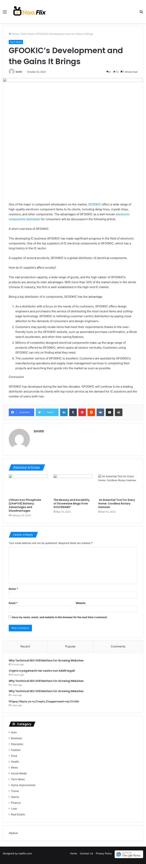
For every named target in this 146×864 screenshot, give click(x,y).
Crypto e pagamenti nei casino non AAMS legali (42, 671)
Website (81, 602)
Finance (16, 802)
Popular (70, 646)
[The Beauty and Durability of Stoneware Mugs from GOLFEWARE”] (72, 485)
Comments (118, 646)
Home (15, 33)
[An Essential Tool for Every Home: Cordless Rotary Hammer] (117, 485)
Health (15, 761)
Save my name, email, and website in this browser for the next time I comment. (60, 617)
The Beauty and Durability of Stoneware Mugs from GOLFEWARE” (71, 503)
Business (16, 738)
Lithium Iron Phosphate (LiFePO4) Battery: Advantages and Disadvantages (25, 505)
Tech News (27, 33)
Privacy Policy (104, 853)
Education (17, 744)
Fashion (16, 749)
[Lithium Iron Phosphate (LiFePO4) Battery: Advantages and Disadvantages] (28, 485)
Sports (15, 796)
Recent (25, 646)
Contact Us (86, 853)
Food (14, 755)
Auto (14, 732)
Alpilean (13, 832)
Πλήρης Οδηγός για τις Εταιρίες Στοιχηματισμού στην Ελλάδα (44, 701)
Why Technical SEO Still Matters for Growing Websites (46, 660)
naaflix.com (25, 853)
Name (13, 588)
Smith (19, 71)
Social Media (19, 773)
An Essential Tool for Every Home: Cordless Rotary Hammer (116, 503)
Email (13, 602)
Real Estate (18, 814)
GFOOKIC (94, 204)
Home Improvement (23, 785)
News (14, 767)
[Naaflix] (30, 12)
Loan (14, 808)
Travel (15, 791)
